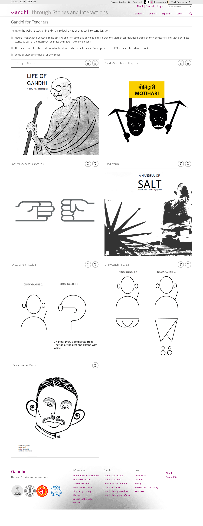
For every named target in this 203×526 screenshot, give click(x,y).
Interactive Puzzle (82, 480)
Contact (150, 6)
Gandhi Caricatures (113, 476)
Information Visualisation (86, 476)
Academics (140, 476)
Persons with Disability (146, 488)
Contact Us (171, 477)
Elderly (138, 484)
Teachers (139, 491)
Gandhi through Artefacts (117, 495)
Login (160, 6)
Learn (152, 14)
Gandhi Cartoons (112, 480)
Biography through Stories (82, 493)
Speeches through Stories (82, 501)
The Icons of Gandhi (83, 488)
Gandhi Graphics (112, 488)
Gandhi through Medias (116, 491)
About (140, 6)
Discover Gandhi (81, 484)
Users (180, 14)
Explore (166, 14)
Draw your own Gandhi (115, 484)
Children (139, 480)
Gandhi (139, 14)
